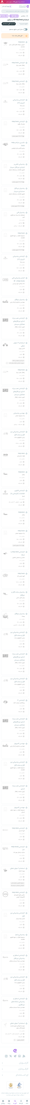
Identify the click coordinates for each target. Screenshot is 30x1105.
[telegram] (15, 1056)
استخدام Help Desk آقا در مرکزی (18, 20)
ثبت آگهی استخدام (8, 24)
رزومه (9, 1103)
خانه (27, 1103)
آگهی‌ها (15, 1103)
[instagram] (6, 1056)
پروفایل (3, 1103)
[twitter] (10, 1056)
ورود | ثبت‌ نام (5, 6)
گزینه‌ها (21, 1103)
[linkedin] (19, 1056)
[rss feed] (23, 1056)
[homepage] (15, 1050)
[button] (24, 16)
